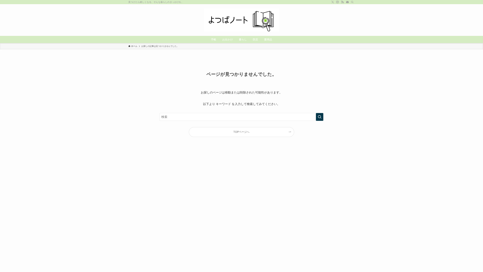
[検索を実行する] (319, 117)
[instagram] (337, 2)
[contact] (347, 2)
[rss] (342, 2)
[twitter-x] (332, 2)
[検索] (352, 2)
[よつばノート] (241, 20)
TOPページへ (241, 131)
